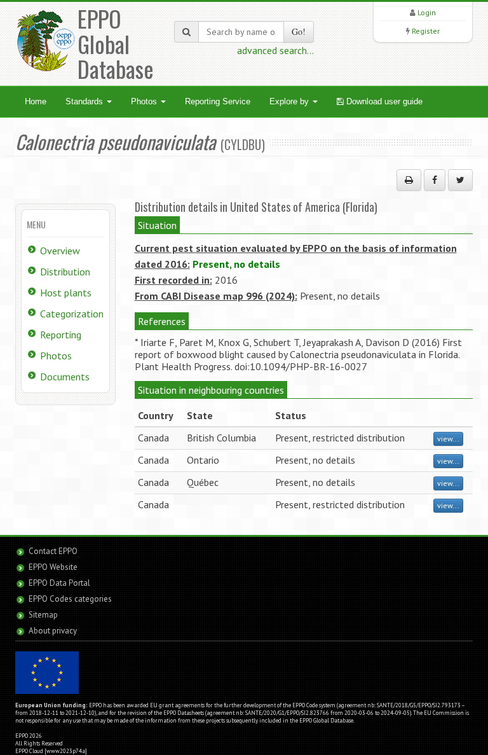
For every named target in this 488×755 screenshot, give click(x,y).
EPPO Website (53, 567)
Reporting (60, 334)
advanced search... (275, 50)
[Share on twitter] (460, 180)
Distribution (65, 271)
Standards (85, 101)
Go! (299, 31)
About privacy (53, 630)
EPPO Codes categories (70, 598)
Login (426, 12)
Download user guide (383, 101)
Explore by (290, 101)
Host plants (66, 292)
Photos (145, 101)
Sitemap (43, 614)
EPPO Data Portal (59, 583)
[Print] (408, 180)
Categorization (72, 313)
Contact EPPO (53, 551)
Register (426, 31)
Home (35, 101)
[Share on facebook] (434, 180)
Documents (65, 376)
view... (448, 438)
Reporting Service (217, 101)
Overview (60, 250)
